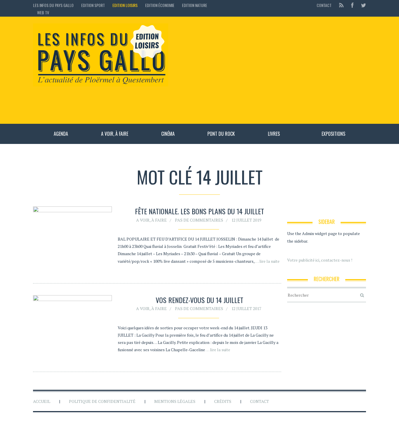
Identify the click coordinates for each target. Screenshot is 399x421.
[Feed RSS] (341, 5)
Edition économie (159, 5)
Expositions (333, 133)
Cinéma (168, 133)
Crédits (222, 401)
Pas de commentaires (199, 220)
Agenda (61, 133)
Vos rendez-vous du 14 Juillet (199, 300)
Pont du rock (221, 133)
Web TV (43, 12)
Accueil (41, 401)
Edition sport (93, 5)
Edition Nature (194, 5)
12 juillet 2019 (246, 220)
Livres (274, 133)
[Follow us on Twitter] (362, 5)
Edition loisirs (125, 5)
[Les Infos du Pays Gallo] (100, 55)
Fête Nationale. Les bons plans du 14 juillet (199, 211)
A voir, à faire (114, 133)
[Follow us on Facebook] (352, 5)
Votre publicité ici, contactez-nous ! (319, 260)
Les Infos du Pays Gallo (53, 5)
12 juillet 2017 (246, 308)
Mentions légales (174, 401)
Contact (324, 5)
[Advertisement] (270, 70)
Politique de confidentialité (102, 401)
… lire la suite (267, 261)
